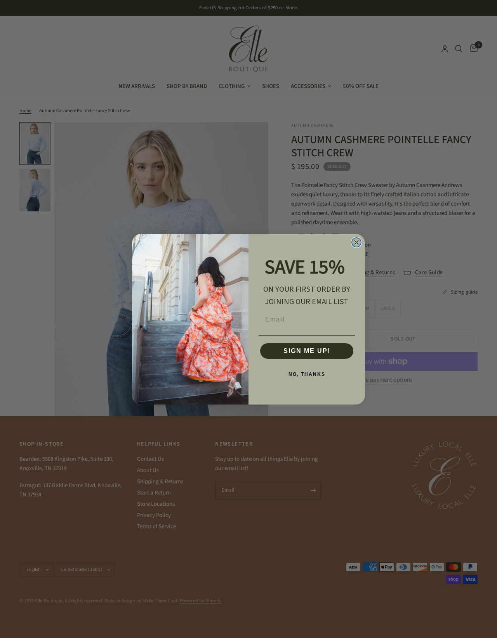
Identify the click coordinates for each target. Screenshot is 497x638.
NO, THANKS (306, 374)
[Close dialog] (356, 242)
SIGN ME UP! (306, 351)
